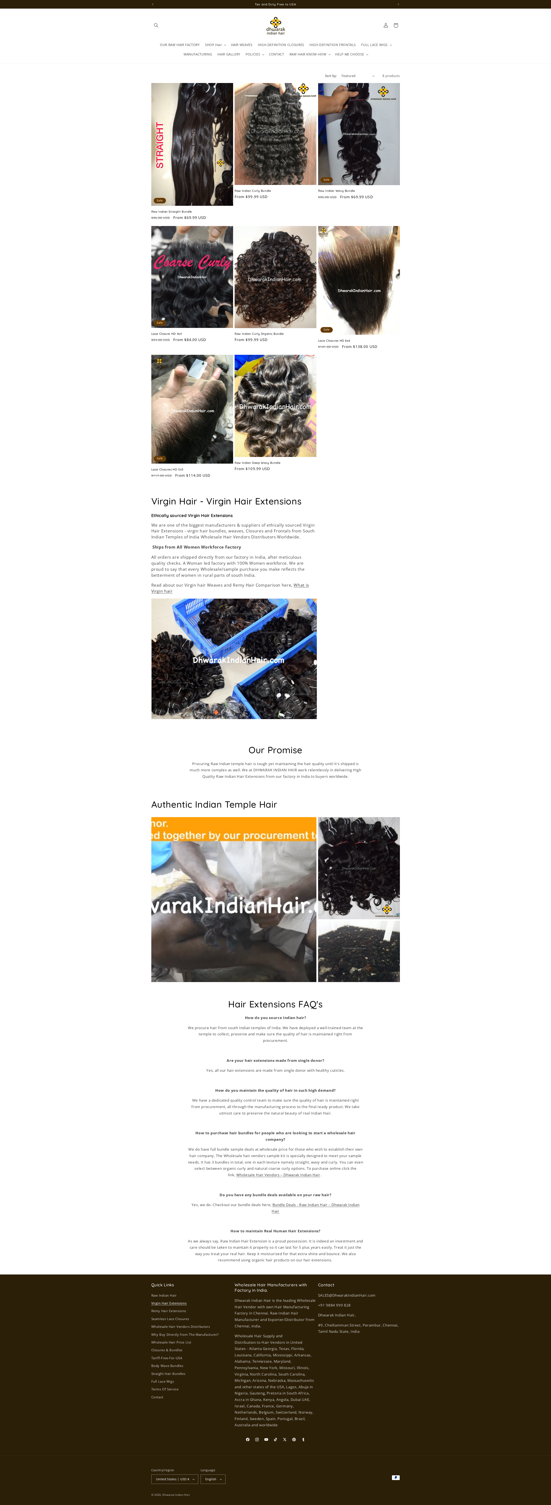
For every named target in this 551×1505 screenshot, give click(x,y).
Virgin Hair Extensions (169, 1303)
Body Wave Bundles (167, 1366)
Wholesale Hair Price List (171, 1342)
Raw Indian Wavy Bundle (336, 190)
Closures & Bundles (167, 1350)
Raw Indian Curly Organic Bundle (259, 333)
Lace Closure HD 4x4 (166, 333)
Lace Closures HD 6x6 (334, 340)
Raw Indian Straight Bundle (171, 211)
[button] (156, 25)
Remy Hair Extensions (168, 1311)
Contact (157, 1397)
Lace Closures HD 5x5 (167, 469)
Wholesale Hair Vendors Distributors (180, 1326)
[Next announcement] (398, 4)
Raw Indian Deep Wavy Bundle (257, 462)
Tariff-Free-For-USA (166, 1358)
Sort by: (331, 76)
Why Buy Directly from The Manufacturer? (185, 1334)
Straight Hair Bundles (168, 1373)
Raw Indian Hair (164, 1295)
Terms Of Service (165, 1389)
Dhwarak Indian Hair (176, 1494)
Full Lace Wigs (162, 1381)
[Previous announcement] (152, 4)
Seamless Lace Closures (170, 1319)
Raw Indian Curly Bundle (253, 190)
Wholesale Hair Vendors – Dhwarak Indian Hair (278, 1174)
